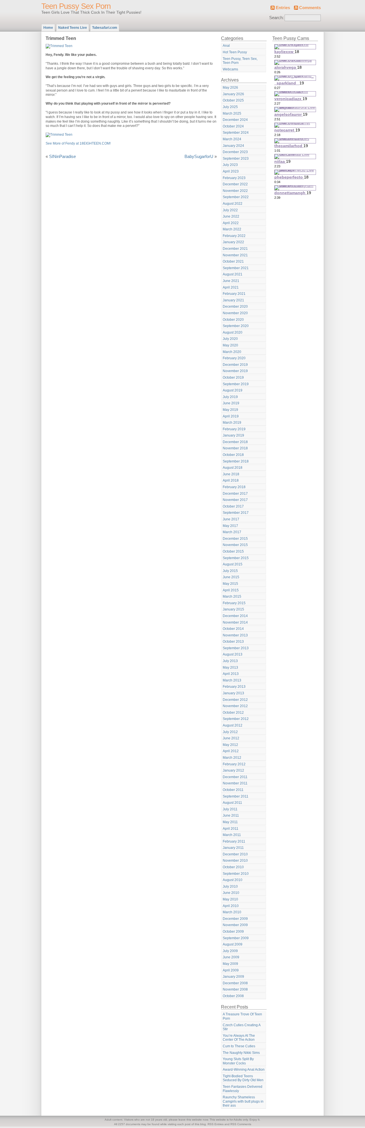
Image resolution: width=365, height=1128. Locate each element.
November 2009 (235, 925)
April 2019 (231, 416)
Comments (310, 7)
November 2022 (235, 191)
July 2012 (230, 732)
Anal (226, 46)
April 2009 (231, 970)
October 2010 (233, 867)
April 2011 (230, 829)
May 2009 (230, 964)
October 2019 (233, 378)
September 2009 (236, 938)
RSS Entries (216, 1124)
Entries (283, 7)
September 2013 (236, 648)
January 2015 (233, 609)
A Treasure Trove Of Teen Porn (242, 1016)
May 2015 (230, 584)
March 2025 (232, 113)
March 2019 (232, 423)
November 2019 (235, 371)
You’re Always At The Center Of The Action (239, 1038)
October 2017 (233, 506)
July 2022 (230, 210)
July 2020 (230, 339)
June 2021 (231, 281)
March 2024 (232, 139)
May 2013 (230, 668)
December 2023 (235, 152)
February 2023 (234, 178)
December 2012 (235, 700)
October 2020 (233, 320)
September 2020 (236, 326)
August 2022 (232, 204)
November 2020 (235, 313)
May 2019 (230, 410)
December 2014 (235, 616)
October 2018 (233, 455)
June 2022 (231, 216)
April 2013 (231, 674)
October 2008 (233, 996)
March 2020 (232, 352)
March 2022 (232, 229)
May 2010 (230, 899)
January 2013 (233, 693)
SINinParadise (62, 156)
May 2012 (230, 745)
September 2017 (236, 513)
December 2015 (235, 539)
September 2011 (235, 796)
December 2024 (235, 120)
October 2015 (233, 551)
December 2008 (235, 983)
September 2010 (236, 874)
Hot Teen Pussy (235, 52)
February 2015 (234, 603)
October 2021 (233, 261)
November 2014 (235, 622)
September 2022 (236, 197)
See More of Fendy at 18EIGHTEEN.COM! (78, 143)
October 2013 (233, 642)
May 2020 (230, 345)
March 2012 (232, 758)
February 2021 (234, 294)
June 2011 (231, 815)
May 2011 (230, 822)
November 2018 (235, 448)
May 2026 (230, 88)
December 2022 (235, 184)
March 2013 (232, 680)
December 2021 (235, 249)
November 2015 (235, 545)
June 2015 (231, 577)
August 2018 (232, 468)
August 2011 (232, 803)
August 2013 (232, 654)
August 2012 (232, 725)
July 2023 (230, 165)
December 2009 (235, 919)
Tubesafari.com (104, 28)
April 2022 (231, 223)
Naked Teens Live (72, 28)
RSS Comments (240, 1124)
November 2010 (235, 861)
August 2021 (232, 274)
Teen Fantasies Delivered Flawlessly (242, 1089)
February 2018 (234, 487)
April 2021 (231, 287)
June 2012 (231, 738)
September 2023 (236, 159)
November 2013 (235, 635)
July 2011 (230, 809)
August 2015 (232, 564)
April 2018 (231, 480)
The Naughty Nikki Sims (241, 1053)
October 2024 (233, 126)
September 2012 (236, 719)
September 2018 (236, 461)
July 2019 (230, 397)
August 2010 (232, 880)
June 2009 (231, 957)
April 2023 (231, 171)
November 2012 (235, 706)
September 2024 (236, 133)
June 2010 (231, 893)
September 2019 (236, 384)
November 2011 (235, 783)
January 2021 (233, 300)
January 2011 (233, 848)
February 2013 (234, 687)
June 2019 (231, 403)
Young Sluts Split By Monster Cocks (238, 1061)
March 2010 (232, 912)
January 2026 (233, 94)
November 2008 (235, 989)
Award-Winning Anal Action (244, 1070)
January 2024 (233, 146)
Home (48, 28)
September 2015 (236, 558)
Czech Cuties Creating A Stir (242, 1027)
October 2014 (233, 629)
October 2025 (233, 100)
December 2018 (235, 442)
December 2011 (235, 777)
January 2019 (233, 435)
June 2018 (231, 474)
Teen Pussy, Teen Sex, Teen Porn (240, 61)
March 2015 (232, 597)
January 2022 (233, 242)
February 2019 (234, 429)
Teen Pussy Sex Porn (76, 6)
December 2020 (235, 307)
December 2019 (235, 365)
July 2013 (230, 661)
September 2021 (236, 268)
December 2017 (235, 494)
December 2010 (235, 854)
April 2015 (231, 590)
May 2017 (230, 526)
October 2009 (233, 932)
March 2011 (232, 835)
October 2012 (233, 713)
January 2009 (233, 977)
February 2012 (234, 764)
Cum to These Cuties (239, 1046)
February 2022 (234, 236)
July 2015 (230, 571)
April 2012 (231, 751)
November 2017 (235, 500)
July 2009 (230, 951)
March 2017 (232, 532)
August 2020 (232, 332)
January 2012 (233, 770)
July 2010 (230, 886)
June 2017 (231, 519)
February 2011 (234, 841)
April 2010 (231, 906)
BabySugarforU (198, 156)
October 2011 (233, 790)
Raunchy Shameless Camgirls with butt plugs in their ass (243, 1101)
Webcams (230, 69)
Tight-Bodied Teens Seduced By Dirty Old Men (243, 1078)
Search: (276, 17)
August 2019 (232, 390)
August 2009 (232, 944)
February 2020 (234, 358)
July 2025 (230, 107)
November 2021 (235, 255)
